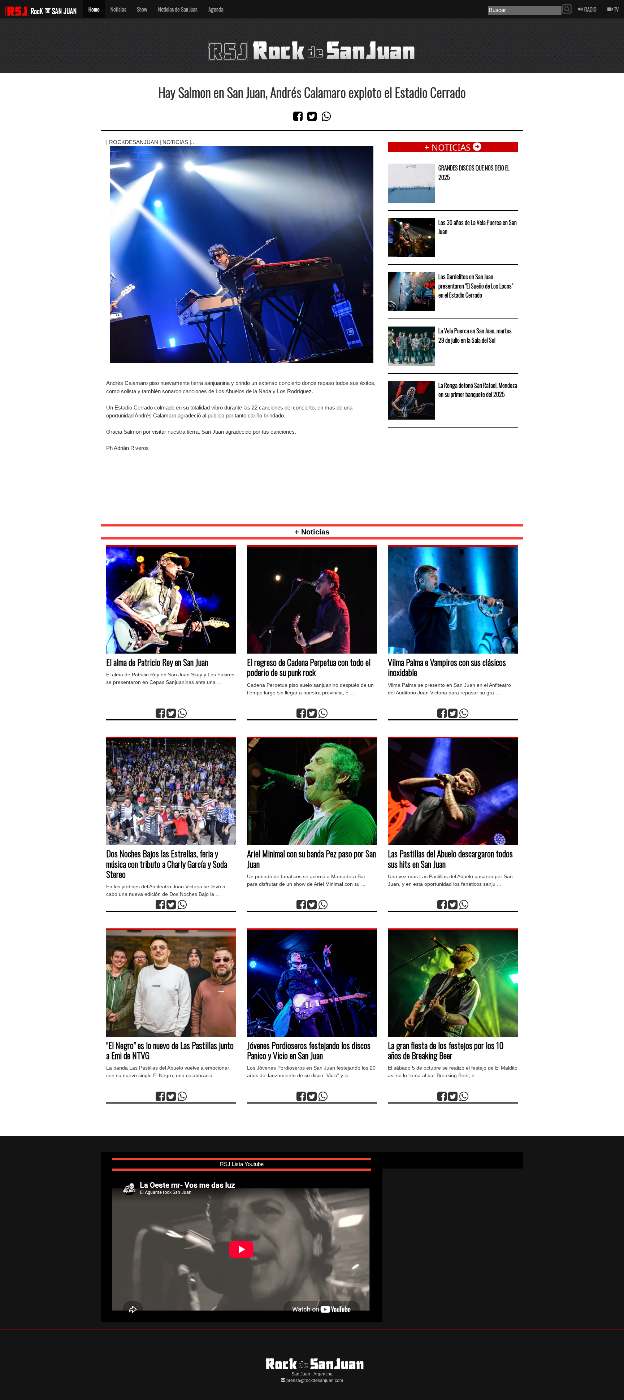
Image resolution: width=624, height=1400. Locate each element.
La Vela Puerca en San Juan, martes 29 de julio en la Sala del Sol (475, 335)
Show (142, 9)
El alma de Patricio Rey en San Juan (157, 661)
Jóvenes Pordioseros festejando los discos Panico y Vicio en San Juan (308, 1050)
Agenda (216, 9)
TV (616, 9)
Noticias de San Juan (178, 9)
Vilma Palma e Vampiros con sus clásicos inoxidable (447, 667)
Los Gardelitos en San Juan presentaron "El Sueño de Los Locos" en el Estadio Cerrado (475, 285)
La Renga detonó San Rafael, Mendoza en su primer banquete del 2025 (477, 390)
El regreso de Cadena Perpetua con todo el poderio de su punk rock (308, 667)
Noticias (118, 9)
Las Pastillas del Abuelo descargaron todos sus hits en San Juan (450, 858)
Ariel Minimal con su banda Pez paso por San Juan (311, 858)
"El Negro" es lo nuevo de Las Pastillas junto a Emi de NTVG (170, 1050)
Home (94, 9)
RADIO (590, 9)
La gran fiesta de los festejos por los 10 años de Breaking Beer (446, 1050)
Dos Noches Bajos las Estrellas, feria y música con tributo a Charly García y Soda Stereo (166, 863)
